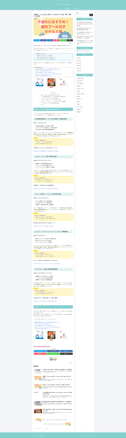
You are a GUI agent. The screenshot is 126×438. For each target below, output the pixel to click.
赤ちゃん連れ (44, 346)
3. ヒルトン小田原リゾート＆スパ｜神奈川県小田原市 (51, 99)
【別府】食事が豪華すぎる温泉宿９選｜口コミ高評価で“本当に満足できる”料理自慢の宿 (85, 24)
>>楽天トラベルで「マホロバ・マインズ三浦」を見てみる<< (46, 188)
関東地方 (48, 346)
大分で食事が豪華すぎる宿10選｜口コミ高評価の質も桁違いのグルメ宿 (85, 33)
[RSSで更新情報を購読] (56, 359)
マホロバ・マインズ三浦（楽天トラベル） (43, 70)
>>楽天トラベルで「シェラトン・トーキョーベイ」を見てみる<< (47, 263)
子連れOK (39, 346)
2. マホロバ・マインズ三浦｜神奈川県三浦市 (50, 98)
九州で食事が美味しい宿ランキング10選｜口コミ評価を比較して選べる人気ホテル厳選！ (85, 42)
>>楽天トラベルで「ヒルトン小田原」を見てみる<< (44, 226)
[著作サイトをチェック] (51, 359)
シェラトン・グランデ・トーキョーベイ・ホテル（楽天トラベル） (48, 73)
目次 (52, 92)
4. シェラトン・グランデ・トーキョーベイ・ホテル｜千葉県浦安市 (54, 101)
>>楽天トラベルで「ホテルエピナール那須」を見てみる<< (45, 301)
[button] (70, 40)
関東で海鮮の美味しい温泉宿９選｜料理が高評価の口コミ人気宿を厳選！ (85, 37)
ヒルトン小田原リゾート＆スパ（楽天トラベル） (45, 72)
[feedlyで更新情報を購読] (53, 359)
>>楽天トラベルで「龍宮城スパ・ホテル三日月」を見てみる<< (46, 150)
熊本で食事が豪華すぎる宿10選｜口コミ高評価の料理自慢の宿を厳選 (85, 29)
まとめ (42, 104)
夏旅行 (35, 346)
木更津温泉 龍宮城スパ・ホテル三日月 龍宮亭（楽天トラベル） (48, 69)
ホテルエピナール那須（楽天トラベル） (43, 75)
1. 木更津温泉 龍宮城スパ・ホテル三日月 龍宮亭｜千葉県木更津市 (54, 96)
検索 (77, 12)
